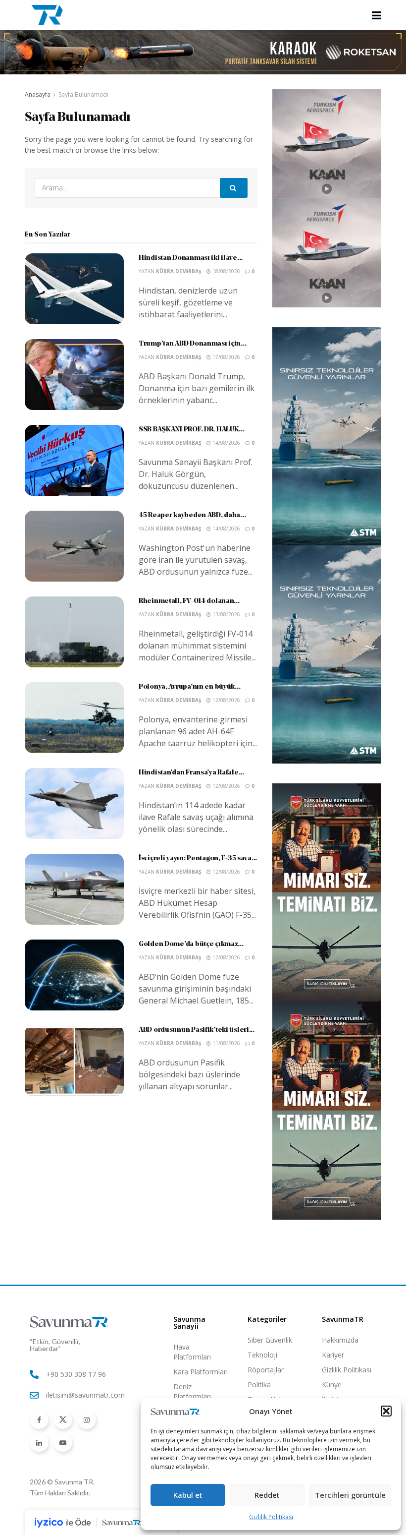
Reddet (267, 1495)
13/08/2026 (225, 614)
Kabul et (188, 1495)
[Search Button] (234, 188)
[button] (386, 1411)
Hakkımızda (340, 1340)
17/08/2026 (225, 357)
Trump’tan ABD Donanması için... (192, 344)
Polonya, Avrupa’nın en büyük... (189, 687)
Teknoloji (262, 1354)
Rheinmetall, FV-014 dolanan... (189, 601)
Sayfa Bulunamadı (83, 94)
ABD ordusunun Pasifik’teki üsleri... (196, 1030)
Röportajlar (266, 1369)
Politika (259, 1384)
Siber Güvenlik (270, 1340)
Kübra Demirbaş (179, 271)
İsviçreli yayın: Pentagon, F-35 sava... (198, 858)
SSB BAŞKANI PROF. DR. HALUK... (192, 429)
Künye (332, 1384)
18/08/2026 (225, 271)
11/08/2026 (225, 1043)
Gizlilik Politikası (271, 1517)
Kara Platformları (200, 1371)
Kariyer (333, 1354)
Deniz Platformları (192, 1391)
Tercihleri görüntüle (350, 1495)
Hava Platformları (192, 1351)
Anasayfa (38, 94)
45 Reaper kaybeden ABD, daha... (192, 515)
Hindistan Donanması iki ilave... (191, 258)
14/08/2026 (225, 442)
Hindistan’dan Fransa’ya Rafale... (191, 772)
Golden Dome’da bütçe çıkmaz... (191, 944)
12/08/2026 (225, 700)
